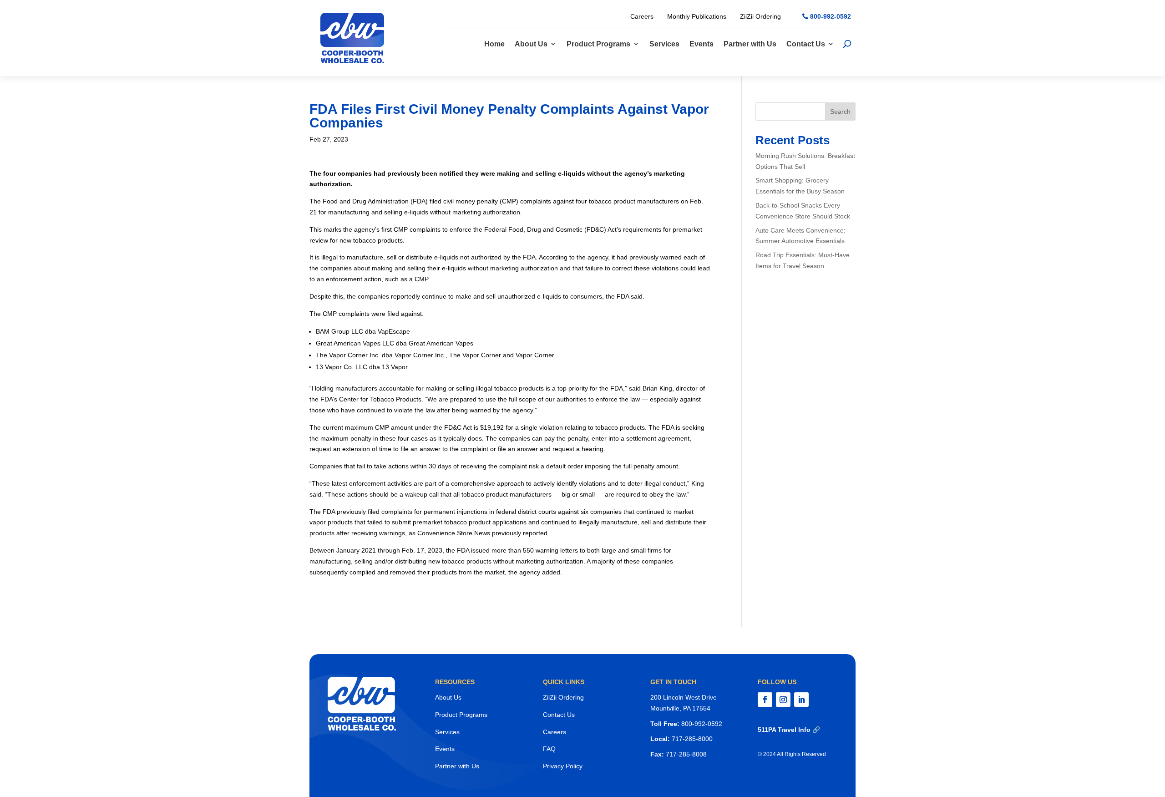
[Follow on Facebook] (765, 699)
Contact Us (805, 44)
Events (701, 44)
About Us (531, 44)
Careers (641, 16)
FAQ (549, 748)
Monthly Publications (696, 16)
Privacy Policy (562, 766)
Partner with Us (750, 44)
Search (840, 111)
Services (664, 44)
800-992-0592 (830, 16)
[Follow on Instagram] (783, 699)
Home (494, 44)
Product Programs (598, 44)
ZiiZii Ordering (760, 16)
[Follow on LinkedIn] (801, 699)
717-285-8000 (692, 738)
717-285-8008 (686, 754)
